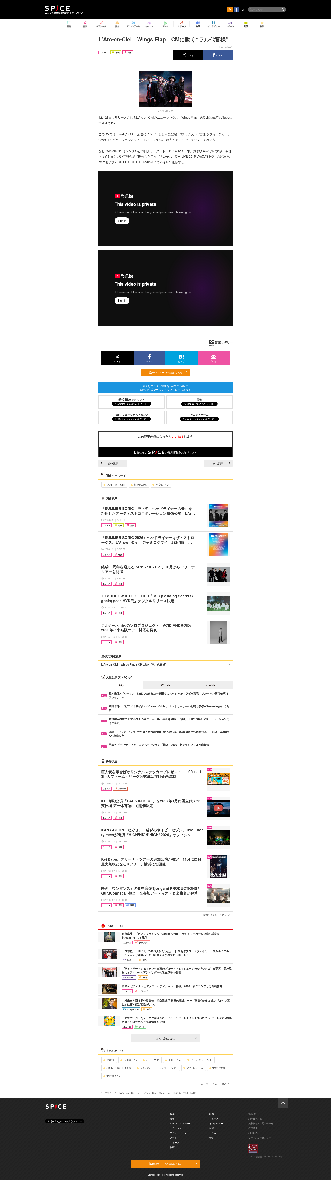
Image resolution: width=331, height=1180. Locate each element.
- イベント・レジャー (180, 1123)
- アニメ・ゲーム (177, 1132)
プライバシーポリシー (259, 1137)
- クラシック (175, 1128)
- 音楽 (172, 1113)
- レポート (213, 1128)
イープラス (105, 1092)
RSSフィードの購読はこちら (167, 372)
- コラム (212, 1132)
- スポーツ (174, 1142)
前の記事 (112, 463)
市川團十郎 (130, 1060)
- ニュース (213, 1118)
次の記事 (218, 463)
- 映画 (172, 1147)
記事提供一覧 (255, 1118)
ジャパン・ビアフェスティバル (158, 1068)
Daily (121, 685)
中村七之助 (219, 1068)
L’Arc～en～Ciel (115, 485)
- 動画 (211, 1113)
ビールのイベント (201, 1060)
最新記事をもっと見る (214, 914)
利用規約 (253, 1132)
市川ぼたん (175, 1060)
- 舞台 (172, 1118)
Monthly (210, 685)
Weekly (165, 685)
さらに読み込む (165, 1038)
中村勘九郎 (113, 1076)
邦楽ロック (162, 485)
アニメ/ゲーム (194, 1068)
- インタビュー (215, 1123)
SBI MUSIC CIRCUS (118, 1068)
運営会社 (253, 1113)
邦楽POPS (140, 485)
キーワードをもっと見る (213, 1084)
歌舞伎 (110, 1060)
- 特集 (211, 1137)
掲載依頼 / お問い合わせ (260, 1123)
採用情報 (253, 1128)
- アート (173, 1137)
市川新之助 (152, 1060)
